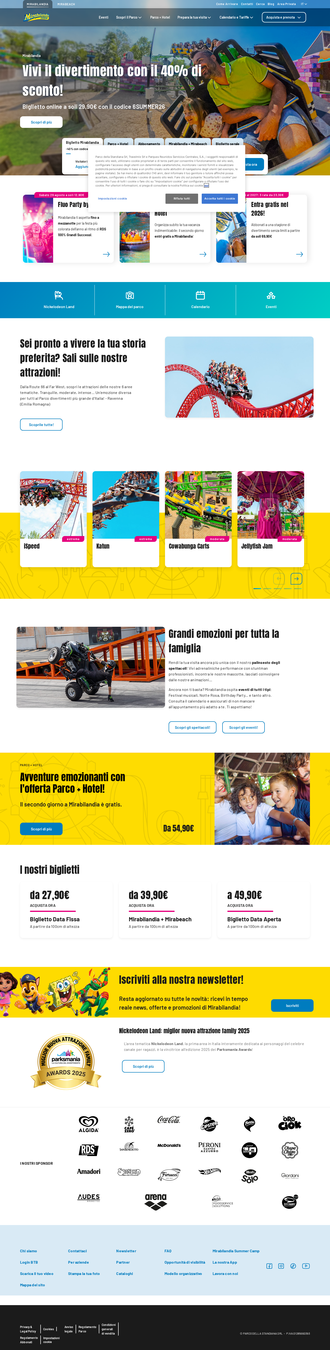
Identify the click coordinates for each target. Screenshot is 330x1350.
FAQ (168, 1250)
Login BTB (29, 1262)
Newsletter (126, 1250)
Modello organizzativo (183, 1273)
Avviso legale (69, 1329)
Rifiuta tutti (182, 198)
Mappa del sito (32, 1284)
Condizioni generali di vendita (109, 1329)
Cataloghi (124, 1273)
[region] (166, 178)
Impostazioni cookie (51, 1339)
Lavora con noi (225, 1273)
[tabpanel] (53, 519)
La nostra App (225, 1262)
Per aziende (78, 1262)
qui (206, 185)
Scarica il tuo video (36, 1273)
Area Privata (286, 4)
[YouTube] (306, 1266)
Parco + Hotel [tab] (160, 17)
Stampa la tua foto (84, 1273)
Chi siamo (28, 1250)
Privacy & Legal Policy (28, 1329)
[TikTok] (293, 1266)
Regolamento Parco (87, 1329)
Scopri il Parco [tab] (126, 17)
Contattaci (77, 1250)
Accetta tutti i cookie (219, 198)
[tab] (284, 17)
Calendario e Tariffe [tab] (234, 17)
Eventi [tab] (103, 17)
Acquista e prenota (280, 17)
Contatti (247, 4)
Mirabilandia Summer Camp (236, 1250)
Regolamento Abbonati (29, 1340)
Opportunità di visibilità (185, 1262)
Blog (271, 4)
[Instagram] (269, 1266)
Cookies (48, 1329)
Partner (123, 1262)
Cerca (260, 4)
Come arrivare (227, 4)
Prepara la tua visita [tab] (192, 17)
